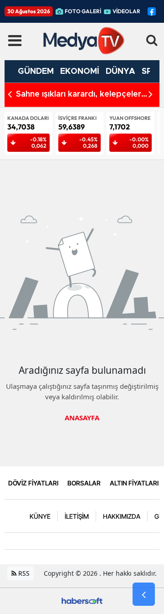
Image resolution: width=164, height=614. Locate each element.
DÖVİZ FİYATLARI (33, 483)
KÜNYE (40, 516)
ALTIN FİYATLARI (134, 483)
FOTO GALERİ (83, 11)
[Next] (151, 94)
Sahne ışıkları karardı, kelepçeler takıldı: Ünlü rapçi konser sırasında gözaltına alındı (82, 95)
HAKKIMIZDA (121, 516)
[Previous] (10, 94)
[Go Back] (144, 594)
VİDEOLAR (126, 11)
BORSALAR (84, 483)
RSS (23, 573)
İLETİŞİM (77, 516)
